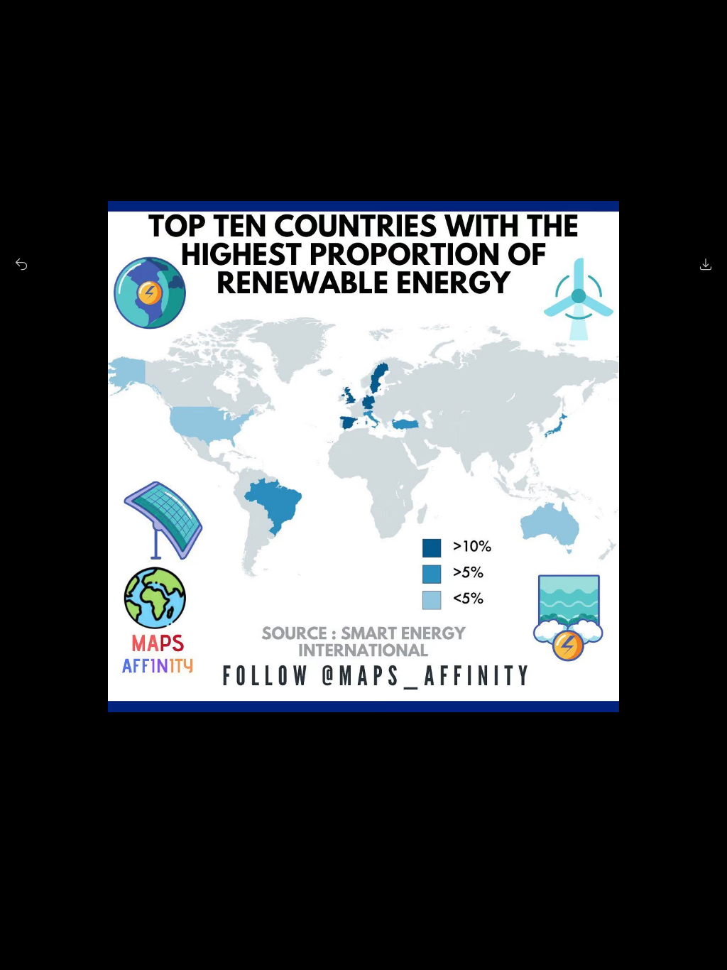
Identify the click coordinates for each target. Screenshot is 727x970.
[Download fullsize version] (705, 264)
